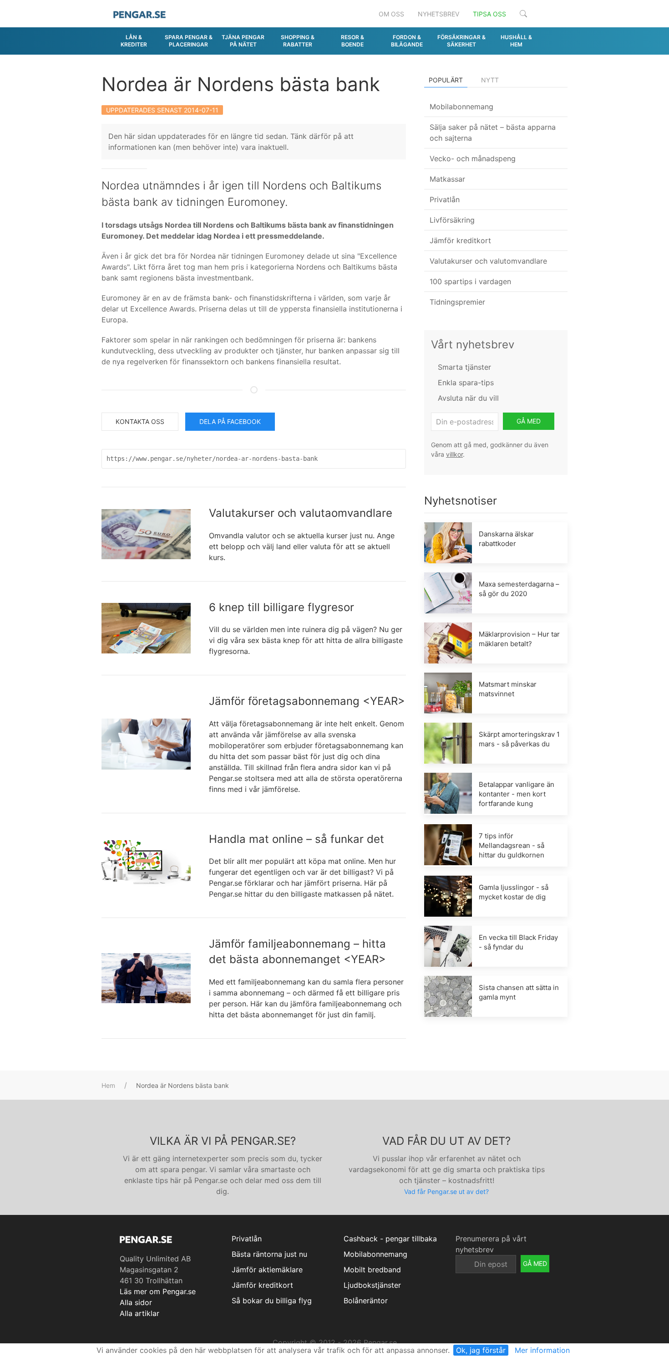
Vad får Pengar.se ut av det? (446, 1191)
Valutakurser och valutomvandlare (488, 260)
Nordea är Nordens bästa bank (240, 84)
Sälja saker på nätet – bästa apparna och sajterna (493, 132)
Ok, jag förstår (481, 1350)
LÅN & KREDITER (134, 41)
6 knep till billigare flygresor (281, 607)
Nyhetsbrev (438, 14)
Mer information (542, 1350)
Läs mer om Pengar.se (158, 1291)
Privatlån (445, 199)
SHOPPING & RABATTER (297, 41)
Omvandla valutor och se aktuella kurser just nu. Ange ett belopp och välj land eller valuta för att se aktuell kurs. (302, 546)
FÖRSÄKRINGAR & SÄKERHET (461, 41)
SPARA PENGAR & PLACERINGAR (189, 41)
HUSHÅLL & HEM (516, 41)
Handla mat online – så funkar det (296, 839)
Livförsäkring (452, 219)
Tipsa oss (489, 14)
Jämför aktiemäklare (267, 1269)
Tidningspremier (457, 301)
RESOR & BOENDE (352, 41)
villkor (454, 454)
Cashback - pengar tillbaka (390, 1238)
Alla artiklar (139, 1313)
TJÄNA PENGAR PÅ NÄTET (243, 41)
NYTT (490, 80)
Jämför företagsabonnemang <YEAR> (307, 701)
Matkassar (447, 179)
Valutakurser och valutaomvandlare (300, 513)
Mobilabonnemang (461, 106)
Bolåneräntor (366, 1300)
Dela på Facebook (230, 421)
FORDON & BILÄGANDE (407, 41)
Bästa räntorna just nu (269, 1254)
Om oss (391, 14)
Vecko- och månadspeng (473, 158)
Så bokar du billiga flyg (272, 1300)
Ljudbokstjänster (372, 1285)
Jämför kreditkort (460, 240)
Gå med (529, 421)
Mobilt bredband (372, 1269)
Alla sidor (136, 1302)
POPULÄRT (446, 80)
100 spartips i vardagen (470, 281)
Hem (108, 1085)
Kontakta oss (140, 421)
